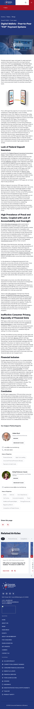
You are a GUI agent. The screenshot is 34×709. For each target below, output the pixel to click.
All (2, 538)
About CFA (5, 623)
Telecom (7, 691)
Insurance (7, 684)
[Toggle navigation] (31, 2)
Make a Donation (7, 643)
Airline (4, 494)
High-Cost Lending (20, 457)
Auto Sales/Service (22, 494)
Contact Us (5, 653)
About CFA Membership (9, 636)
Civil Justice (6, 498)
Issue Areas (5, 629)
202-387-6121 (9, 600)
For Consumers (7, 639)
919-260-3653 (8, 450)
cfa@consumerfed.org (13, 602)
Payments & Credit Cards (9, 464)
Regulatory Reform (8, 504)
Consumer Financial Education (14, 667)
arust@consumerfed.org (11, 447)
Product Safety (9, 694)
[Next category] (32, 539)
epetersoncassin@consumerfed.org (15, 487)
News (8, 16)
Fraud (28, 498)
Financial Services (7, 457)
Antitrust (12, 494)
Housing (6, 681)
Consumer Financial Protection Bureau (13, 460)
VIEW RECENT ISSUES (18, 442)
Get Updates (6, 646)
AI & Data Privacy (9, 661)
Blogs (13, 16)
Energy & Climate (9, 671)
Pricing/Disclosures (25, 501)
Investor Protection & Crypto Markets (17, 687)
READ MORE (6, 570)
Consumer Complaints (18, 498)
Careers (4, 650)
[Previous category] (29, 539)
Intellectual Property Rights (10, 501)
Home (3, 16)
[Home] (8, 2)
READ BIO (15, 438)
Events (4, 633)
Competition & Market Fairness (11, 508)
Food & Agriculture (10, 677)
